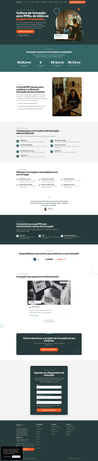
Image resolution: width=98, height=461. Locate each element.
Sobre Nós (31, 1)
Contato (65, 1)
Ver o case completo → (34, 315)
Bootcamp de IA (54, 429)
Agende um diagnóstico (77, 2)
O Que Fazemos (39, 429)
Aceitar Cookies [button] (16, 456)
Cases (60, 1)
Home (26, 1)
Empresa (38, 400)
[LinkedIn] (23, 453)
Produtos (37, 1)
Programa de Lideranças (55, 426)
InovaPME (53, 434)
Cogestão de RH (54, 431)
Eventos (37, 441)
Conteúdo (50, 1)
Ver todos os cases (49, 321)
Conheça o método (23, 35)
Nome (38, 384)
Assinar (25, 449)
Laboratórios (43, 1)
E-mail (38, 389)
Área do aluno (39, 448)
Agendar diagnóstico (49, 410)
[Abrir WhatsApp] (95, 458)
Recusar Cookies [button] (7, 456)
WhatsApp (43, 395)
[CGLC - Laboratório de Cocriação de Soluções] (19, 2)
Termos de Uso (79, 458)
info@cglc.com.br (69, 431)
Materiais (56, 1)
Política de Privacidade (72, 458)
